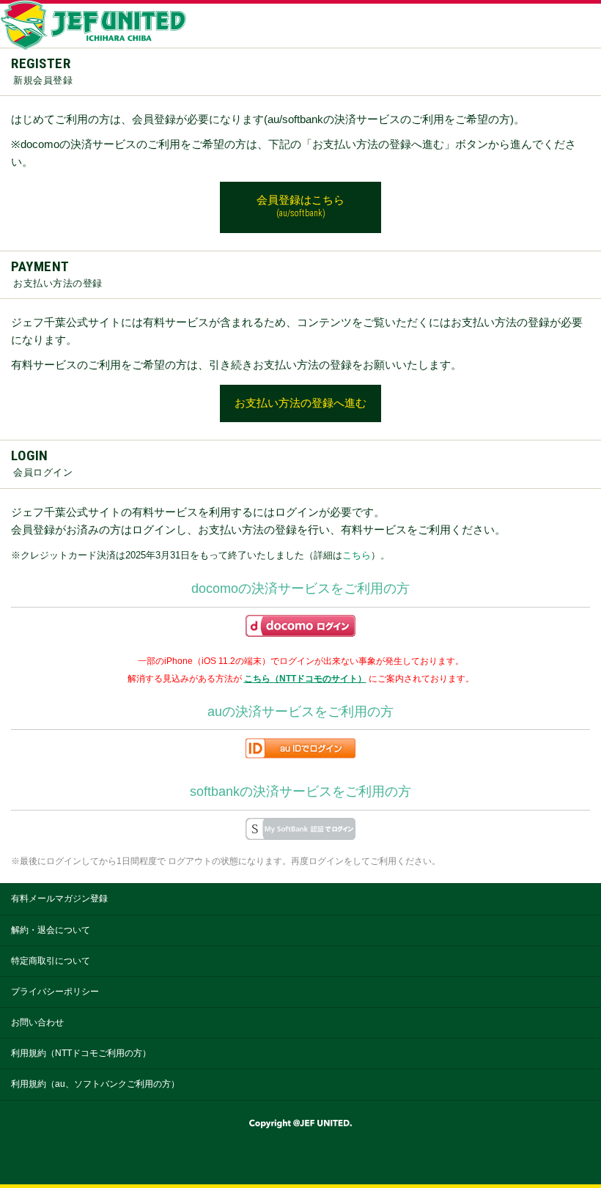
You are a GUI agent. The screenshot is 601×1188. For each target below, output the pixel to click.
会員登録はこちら (300, 205)
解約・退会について (50, 930)
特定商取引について (50, 961)
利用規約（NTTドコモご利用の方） (81, 1053)
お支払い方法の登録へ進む (300, 403)
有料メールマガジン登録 (59, 898)
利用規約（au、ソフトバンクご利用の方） (95, 1084)
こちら (356, 555)
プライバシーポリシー (55, 991)
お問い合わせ (37, 1022)
